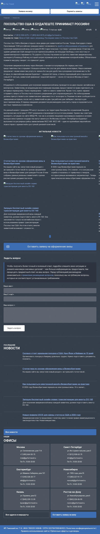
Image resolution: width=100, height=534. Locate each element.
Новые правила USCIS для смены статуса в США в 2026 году (52, 415)
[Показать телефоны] (78, 4)
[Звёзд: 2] (17, 29)
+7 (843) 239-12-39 (27, 499)
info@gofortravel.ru (53, 35)
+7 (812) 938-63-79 (74, 454)
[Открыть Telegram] (89, 4)
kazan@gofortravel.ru (28, 503)
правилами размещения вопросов (37, 275)
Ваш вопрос (9, 305)
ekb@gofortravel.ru (27, 480)
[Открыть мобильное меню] (97, 4)
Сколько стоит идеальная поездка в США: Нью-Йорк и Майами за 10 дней (58, 353)
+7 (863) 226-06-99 (74, 499)
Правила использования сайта (35, 531)
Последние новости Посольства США (61, 38)
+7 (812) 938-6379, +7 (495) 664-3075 (29, 35)
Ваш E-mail (9, 294)
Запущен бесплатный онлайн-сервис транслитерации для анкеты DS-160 (58, 399)
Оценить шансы (74, 11)
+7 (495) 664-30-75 (27, 454)
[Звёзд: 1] (8, 29)
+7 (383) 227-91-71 (74, 477)
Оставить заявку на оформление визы (50, 246)
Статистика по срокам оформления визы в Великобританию (52, 369)
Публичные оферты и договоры (64, 531)
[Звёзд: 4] (35, 29)
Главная (7, 18)
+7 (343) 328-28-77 (27, 477)
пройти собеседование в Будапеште (73, 46)
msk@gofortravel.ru (28, 458)
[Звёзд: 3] (26, 29)
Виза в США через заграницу (31, 38)
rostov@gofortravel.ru (76, 503)
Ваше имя (8, 286)
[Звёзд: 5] (45, 29)
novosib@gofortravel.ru (76, 480)
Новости (16, 18)
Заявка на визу (25, 11)
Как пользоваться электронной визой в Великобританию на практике (56, 384)
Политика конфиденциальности (80, 528)
